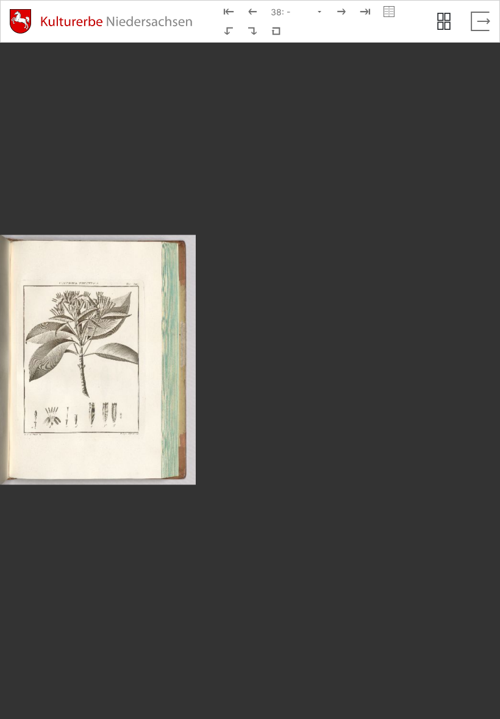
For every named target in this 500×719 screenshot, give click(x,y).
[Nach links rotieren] (228, 31)
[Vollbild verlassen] (480, 21)
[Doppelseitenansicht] (389, 11)
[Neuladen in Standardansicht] (276, 31)
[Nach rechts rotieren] (252, 31)
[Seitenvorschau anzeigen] (443, 21)
